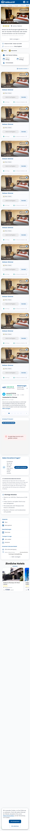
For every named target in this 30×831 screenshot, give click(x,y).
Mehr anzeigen (14, 39)
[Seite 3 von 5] (15, 413)
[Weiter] (26, 413)
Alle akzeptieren (15, 821)
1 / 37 (26, 9)
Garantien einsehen (23, 68)
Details (23, 97)
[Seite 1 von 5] (9, 413)
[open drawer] (27, 2)
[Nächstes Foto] (26, 15)
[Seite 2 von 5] (12, 413)
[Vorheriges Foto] (3, 15)
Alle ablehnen (15, 826)
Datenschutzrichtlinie (8, 815)
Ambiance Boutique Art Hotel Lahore (11, 583)
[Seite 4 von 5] (18, 413)
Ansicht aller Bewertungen (20, 388)
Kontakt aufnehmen (21, 467)
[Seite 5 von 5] (21, 413)
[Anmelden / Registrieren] (24, 2)
